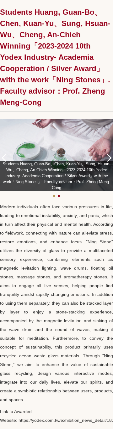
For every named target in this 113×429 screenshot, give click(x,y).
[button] (6, 157)
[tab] (54, 196)
